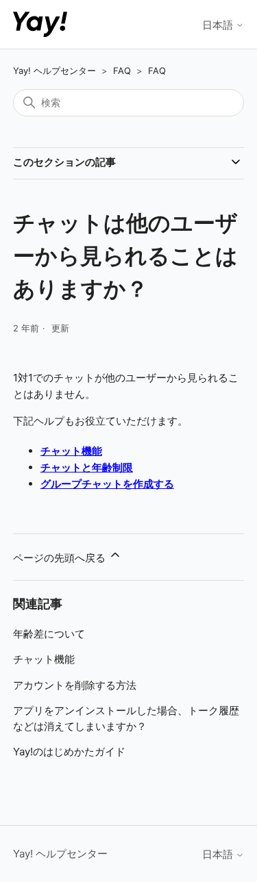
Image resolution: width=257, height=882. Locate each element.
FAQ (122, 70)
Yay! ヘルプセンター (54, 70)
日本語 (219, 25)
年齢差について (49, 633)
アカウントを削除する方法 (74, 685)
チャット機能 (44, 659)
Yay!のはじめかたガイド (69, 751)
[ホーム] (40, 24)
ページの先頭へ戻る (60, 557)
